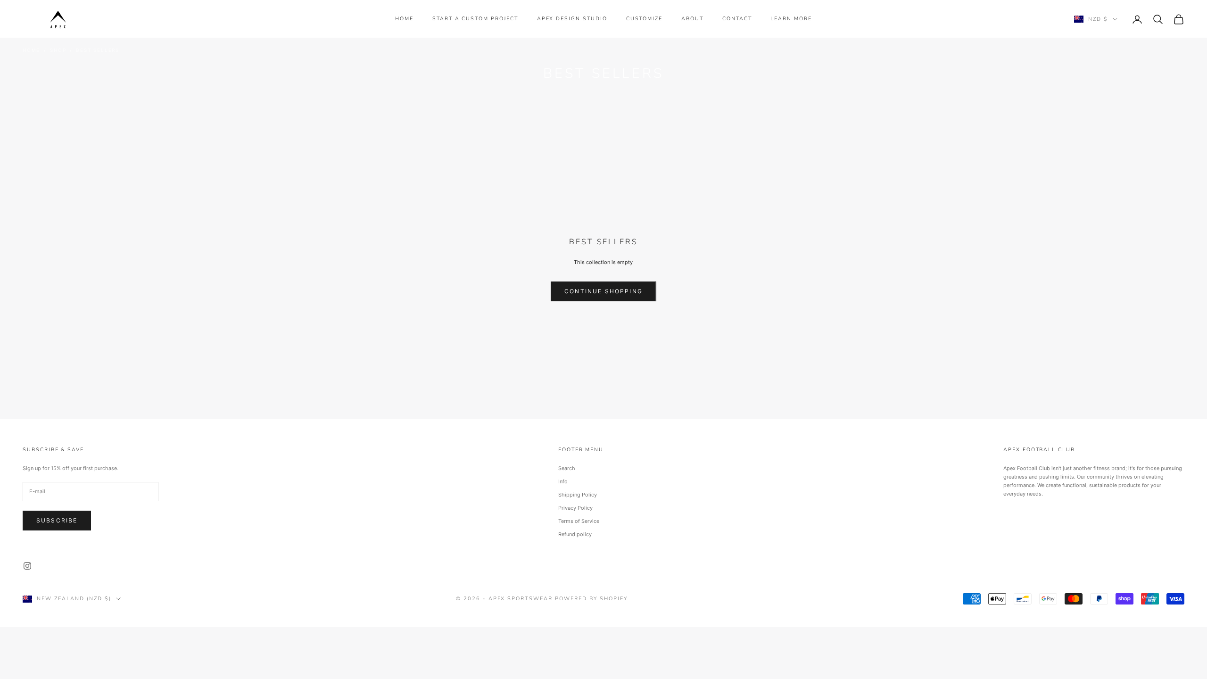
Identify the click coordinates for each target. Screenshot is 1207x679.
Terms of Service (578, 521)
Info (563, 481)
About (692, 18)
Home (404, 18)
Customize (644, 18)
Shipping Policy (577, 494)
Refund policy (575, 534)
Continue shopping (603, 291)
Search (566, 468)
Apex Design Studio (572, 18)
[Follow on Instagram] (27, 566)
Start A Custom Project (475, 18)
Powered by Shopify (591, 598)
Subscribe (56, 520)
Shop (58, 50)
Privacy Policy (575, 508)
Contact (737, 18)
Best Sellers (97, 50)
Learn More (790, 18)
